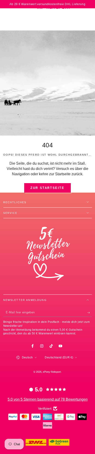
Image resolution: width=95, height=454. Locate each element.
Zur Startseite (47, 188)
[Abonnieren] (89, 313)
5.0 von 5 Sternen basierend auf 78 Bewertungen (48, 399)
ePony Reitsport (52, 371)
